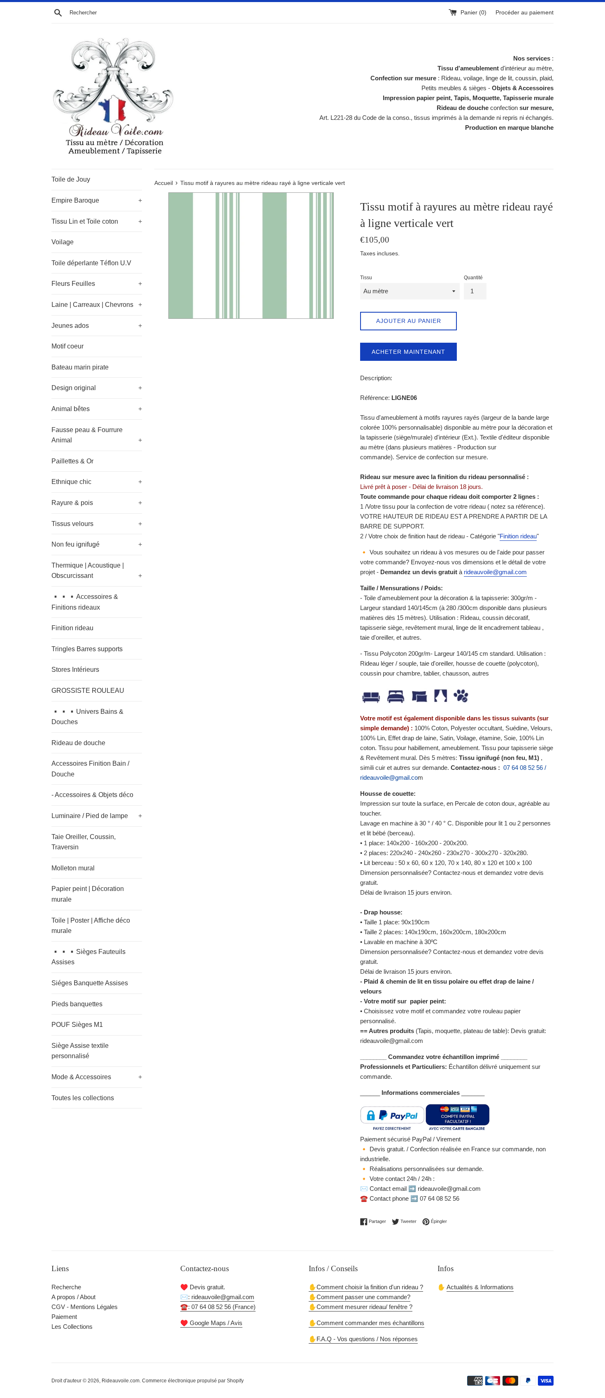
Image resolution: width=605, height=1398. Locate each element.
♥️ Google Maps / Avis (211, 1322)
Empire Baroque (96, 200)
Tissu (366, 278)
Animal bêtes (96, 408)
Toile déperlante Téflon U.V (91, 263)
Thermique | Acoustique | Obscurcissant (96, 571)
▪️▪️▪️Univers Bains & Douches (87, 717)
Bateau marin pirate (80, 367)
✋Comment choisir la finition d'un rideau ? (366, 1286)
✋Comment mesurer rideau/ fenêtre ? (360, 1306)
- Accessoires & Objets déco (92, 794)
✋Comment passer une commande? (359, 1296)
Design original (96, 387)
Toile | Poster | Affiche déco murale (90, 926)
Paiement (64, 1316)
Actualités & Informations (480, 1286)
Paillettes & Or (72, 461)
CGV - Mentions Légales (84, 1306)
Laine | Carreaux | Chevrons (96, 304)
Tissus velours (96, 523)
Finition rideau (72, 627)
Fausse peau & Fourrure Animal (96, 435)
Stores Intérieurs (75, 669)
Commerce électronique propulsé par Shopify (193, 1381)
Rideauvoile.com (121, 1381)
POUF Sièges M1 (77, 1024)
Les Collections (72, 1326)
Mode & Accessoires (96, 1076)
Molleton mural (73, 868)
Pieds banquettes (76, 1004)
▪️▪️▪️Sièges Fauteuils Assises (88, 957)
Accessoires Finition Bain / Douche (90, 769)
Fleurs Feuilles (96, 283)
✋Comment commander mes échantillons (366, 1322)
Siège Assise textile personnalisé (80, 1051)
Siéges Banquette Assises (89, 983)
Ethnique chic (96, 481)
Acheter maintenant (408, 351)
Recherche (66, 1286)
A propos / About (73, 1296)
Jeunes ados (96, 325)
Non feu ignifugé (96, 544)
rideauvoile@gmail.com (495, 571)
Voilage (62, 241)
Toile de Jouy (70, 179)
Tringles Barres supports (87, 648)
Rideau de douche (78, 742)
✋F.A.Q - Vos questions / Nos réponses (363, 1338)
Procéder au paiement (525, 12)
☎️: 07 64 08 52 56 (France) (218, 1306)
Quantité (473, 278)
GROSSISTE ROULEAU (87, 690)
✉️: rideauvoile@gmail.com (217, 1296)
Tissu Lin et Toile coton (96, 221)
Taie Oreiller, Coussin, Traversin (83, 842)
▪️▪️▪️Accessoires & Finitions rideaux (84, 602)
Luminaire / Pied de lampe (96, 815)
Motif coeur (67, 346)
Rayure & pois (96, 502)
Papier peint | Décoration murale (87, 894)
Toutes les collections (82, 1097)
